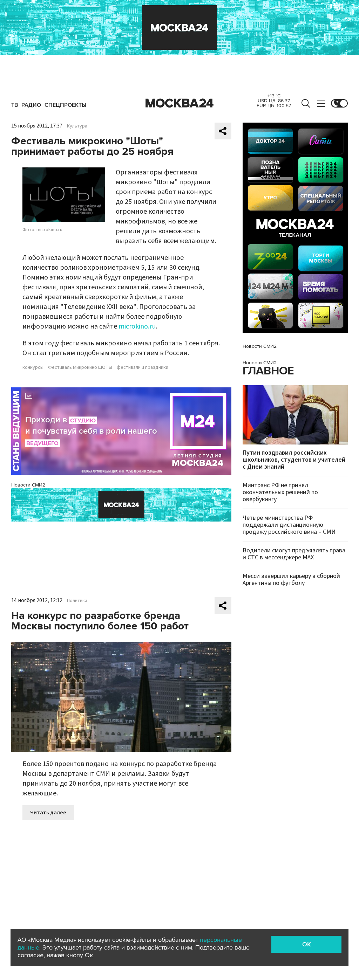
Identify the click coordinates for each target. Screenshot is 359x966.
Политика (77, 600)
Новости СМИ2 (28, 485)
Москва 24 (179, 103)
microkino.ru (137, 326)
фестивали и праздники (142, 367)
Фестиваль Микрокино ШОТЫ (80, 367)
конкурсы (32, 367)
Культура (77, 126)
